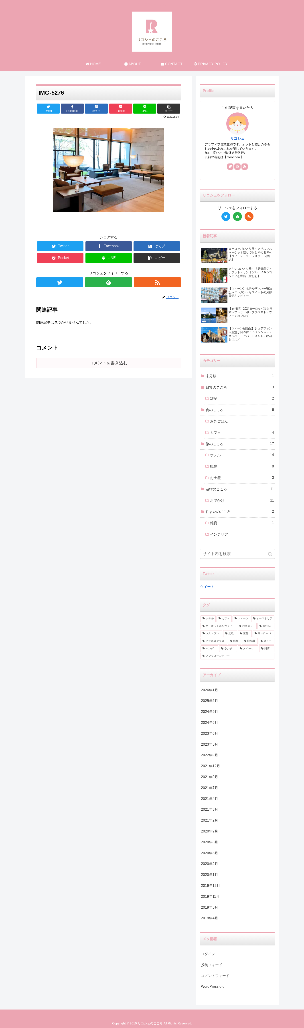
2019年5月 (209, 907)
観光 (242, 466)
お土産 (242, 478)
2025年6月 (209, 701)
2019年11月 (210, 896)
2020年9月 (209, 831)
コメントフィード (215, 976)
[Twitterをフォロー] (59, 282)
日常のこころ (240, 387)
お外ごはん (242, 421)
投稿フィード (211, 965)
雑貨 (242, 523)
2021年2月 (209, 820)
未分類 (240, 376)
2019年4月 (209, 918)
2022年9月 (209, 755)
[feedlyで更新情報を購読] (108, 282)
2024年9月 (209, 712)
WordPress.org (213, 986)
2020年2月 (209, 864)
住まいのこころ (240, 512)
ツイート (207, 587)
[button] (270, 554)
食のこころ (240, 410)
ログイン (208, 954)
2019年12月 (210, 885)
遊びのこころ (240, 489)
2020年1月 (209, 875)
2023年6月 (209, 733)
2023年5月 (209, 744)
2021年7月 (209, 788)
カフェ (242, 432)
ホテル (242, 455)
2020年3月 (209, 853)
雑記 (242, 398)
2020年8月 (209, 842)
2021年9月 (209, 777)
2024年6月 (209, 722)
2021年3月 (209, 809)
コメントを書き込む (108, 363)
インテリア (242, 534)
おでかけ (242, 500)
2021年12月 (210, 766)
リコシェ (237, 138)
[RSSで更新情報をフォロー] (157, 282)
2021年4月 (209, 799)
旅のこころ (240, 444)
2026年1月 (209, 690)
